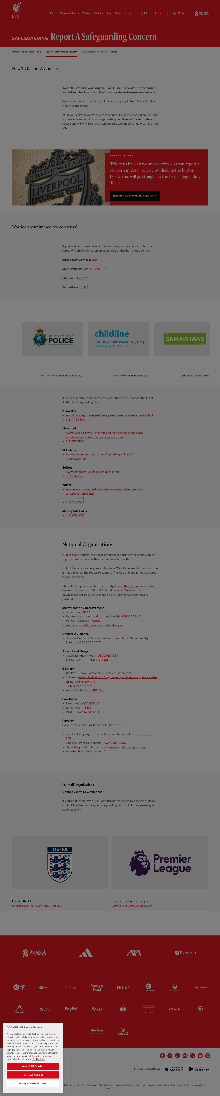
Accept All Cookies (32, 1066)
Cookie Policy (39, 1059)
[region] (33, 1058)
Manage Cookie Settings (32, 1083)
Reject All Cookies (33, 1075)
